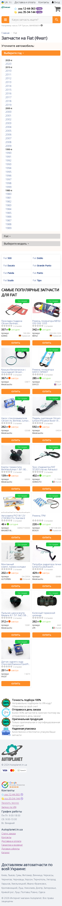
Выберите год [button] (13, 53)
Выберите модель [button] (15, 243)
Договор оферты (11, 848)
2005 (8, 130)
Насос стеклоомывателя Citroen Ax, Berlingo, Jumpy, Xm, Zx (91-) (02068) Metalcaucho (15, 419)
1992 (8, 160)
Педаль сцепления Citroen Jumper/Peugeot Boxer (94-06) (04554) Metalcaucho (46, 419)
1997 (8, 179)
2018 (8, 101)
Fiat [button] (6, 236)
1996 (8, 175)
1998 (8, 183)
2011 (8, 74)
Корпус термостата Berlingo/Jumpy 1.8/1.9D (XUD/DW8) (13, 468)
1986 (8, 216)
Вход (57, 2)
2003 (8, 123)
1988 (8, 224)
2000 (8, 111)
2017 (8, 97)
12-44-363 (27, 8)
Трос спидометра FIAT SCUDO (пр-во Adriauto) (44, 468)
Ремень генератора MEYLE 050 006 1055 (46, 322)
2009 (8, 146)
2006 (8, 134)
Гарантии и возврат (12, 844)
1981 (8, 197)
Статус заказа (9, 833)
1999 (8, 187)
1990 (8, 153)
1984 (8, 209)
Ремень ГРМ (38, 515)
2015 (8, 89)
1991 (8, 156)
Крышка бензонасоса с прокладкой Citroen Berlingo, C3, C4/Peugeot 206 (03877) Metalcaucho (14, 370)
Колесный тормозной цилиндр (43, 614)
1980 (8, 194)
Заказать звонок (10, 802)
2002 (8, 119)
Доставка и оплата (25, 2)
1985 (8, 213)
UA (6, 2)
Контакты (43, 2)
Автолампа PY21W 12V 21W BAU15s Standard (13, 516)
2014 (8, 86)
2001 (8, 115)
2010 (8, 70)
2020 (8, 63)
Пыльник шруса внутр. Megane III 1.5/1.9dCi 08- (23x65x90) (14, 614)
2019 (8, 105)
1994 (8, 168)
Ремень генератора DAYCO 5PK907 (43, 370)
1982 (8, 201)
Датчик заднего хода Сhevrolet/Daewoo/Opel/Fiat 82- (15, 662)
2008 (8, 142)
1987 (8, 220)
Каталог (6, 852)
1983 (8, 205)
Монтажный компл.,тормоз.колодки (13, 565)
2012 (8, 78)
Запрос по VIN (9, 807)
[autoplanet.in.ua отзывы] (13, 784)
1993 (8, 164)
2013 (8, 82)
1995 (8, 171)
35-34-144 (27, 12)
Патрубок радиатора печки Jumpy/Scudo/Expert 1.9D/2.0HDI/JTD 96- (46, 565)
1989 (8, 228)
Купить (15, 342)
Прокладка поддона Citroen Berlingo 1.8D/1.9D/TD (11, 322)
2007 (8, 138)
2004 (8, 127)
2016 (8, 93)
